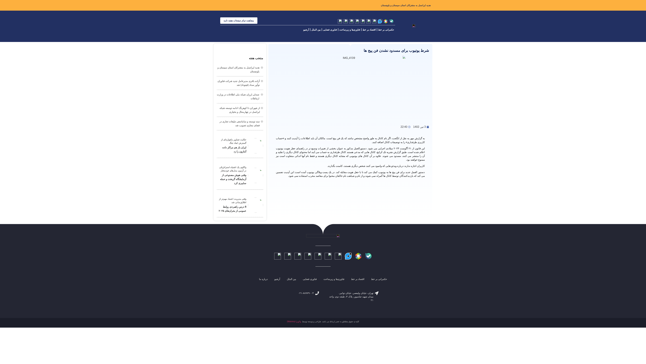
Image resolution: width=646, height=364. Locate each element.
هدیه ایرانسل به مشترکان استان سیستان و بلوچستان (406, 5)
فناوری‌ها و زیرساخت (349, 29)
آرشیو (306, 29)
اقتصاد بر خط (369, 29)
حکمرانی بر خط (386, 29)
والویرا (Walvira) (294, 321)
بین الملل (316, 29)
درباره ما (263, 279)
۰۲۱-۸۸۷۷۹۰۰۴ (306, 293)
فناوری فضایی (330, 29)
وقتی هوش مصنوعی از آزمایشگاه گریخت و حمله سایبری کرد (233, 179)
